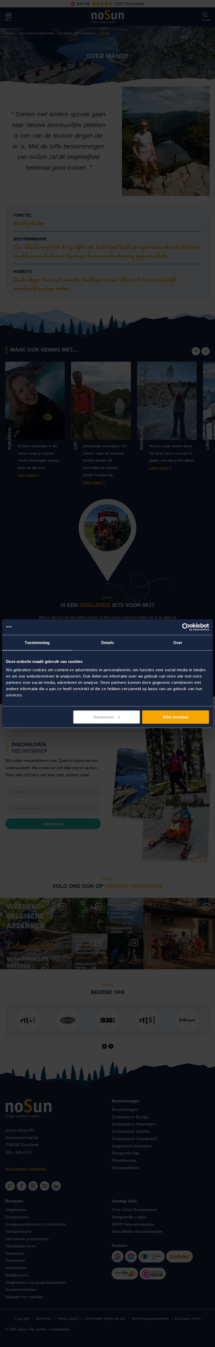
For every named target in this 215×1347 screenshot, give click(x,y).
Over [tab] (177, 642)
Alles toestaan (176, 717)
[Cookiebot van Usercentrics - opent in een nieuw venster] (186, 627)
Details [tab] (107, 642)
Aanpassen (103, 717)
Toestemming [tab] (37, 642)
